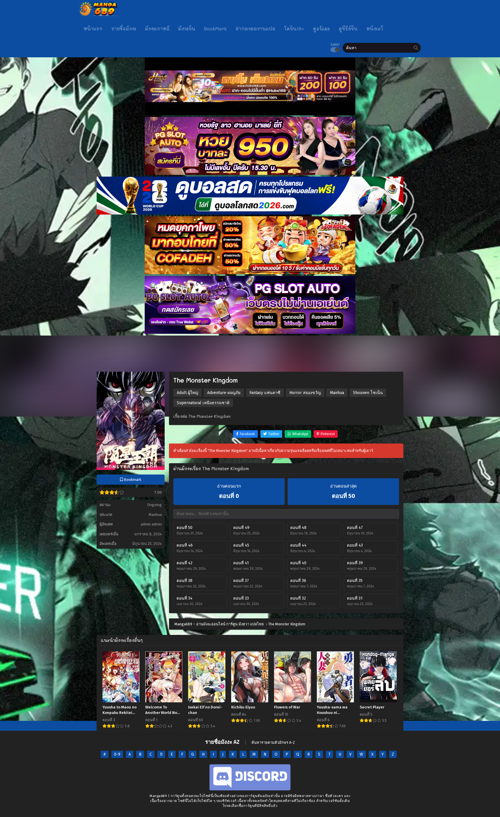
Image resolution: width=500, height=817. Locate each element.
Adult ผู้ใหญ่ (187, 392)
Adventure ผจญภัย (223, 392)
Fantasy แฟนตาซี (264, 392)
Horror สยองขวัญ (305, 392)
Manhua (155, 514)
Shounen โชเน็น (368, 392)
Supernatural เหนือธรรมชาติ (203, 402)
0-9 (117, 754)
